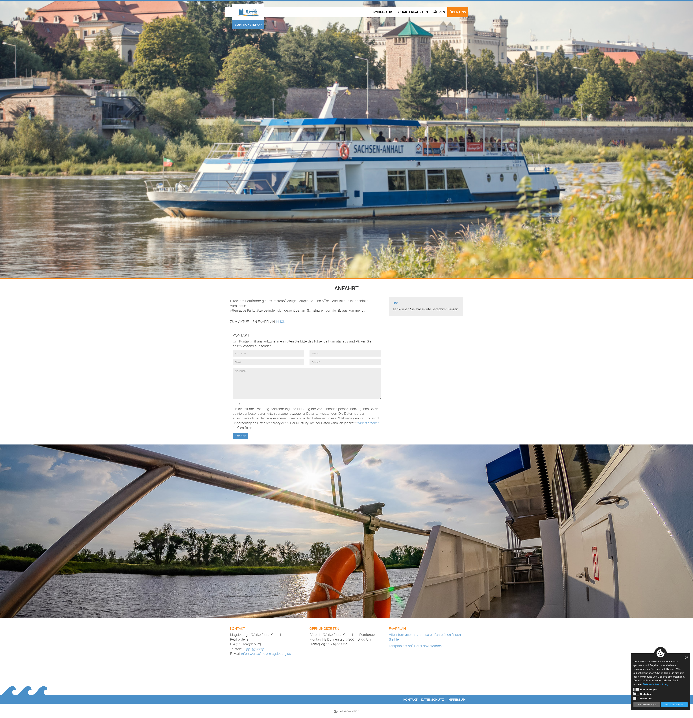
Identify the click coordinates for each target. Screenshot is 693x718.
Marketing (646, 698)
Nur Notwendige (647, 704)
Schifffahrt (383, 12)
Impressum (457, 699)
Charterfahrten (413, 12)
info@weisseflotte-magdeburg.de (266, 654)
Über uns (458, 12)
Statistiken (646, 694)
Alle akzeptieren (674, 704)
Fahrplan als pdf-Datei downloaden (415, 646)
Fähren (438, 12)
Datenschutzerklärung (655, 684)
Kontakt (410, 699)
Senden (240, 436)
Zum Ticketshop (248, 25)
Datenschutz (432, 699)
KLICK (280, 322)
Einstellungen (648, 689)
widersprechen (369, 423)
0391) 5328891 (253, 649)
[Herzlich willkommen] (248, 12)
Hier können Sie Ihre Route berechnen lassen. (425, 309)
